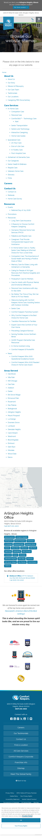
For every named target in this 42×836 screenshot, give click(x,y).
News (10, 353)
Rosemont (12, 402)
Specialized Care (14, 140)
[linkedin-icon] (15, 718)
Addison (11, 388)
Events (10, 207)
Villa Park (11, 377)
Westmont (12, 436)
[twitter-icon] (21, 719)
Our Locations (13, 97)
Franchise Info (21, 762)
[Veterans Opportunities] (14, 646)
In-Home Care (13, 109)
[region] (21, 819)
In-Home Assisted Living (20, 346)
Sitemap (21, 768)
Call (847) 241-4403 (11, 526)
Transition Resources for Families (23, 321)
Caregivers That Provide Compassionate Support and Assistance (22, 241)
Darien (10, 391)
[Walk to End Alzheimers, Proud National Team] (14, 667)
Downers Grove (13, 422)
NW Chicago (12, 381)
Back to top (21, 781)
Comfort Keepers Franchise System (24, 312)
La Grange (12, 419)
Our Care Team (13, 90)
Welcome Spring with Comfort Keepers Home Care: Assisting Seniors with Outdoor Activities (25, 302)
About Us (8, 76)
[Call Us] (32, 20)
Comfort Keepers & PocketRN (22, 349)
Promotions (12, 214)
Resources (9, 204)
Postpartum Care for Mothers (22, 279)
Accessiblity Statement (12, 799)
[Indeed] (28, 719)
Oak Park (11, 384)
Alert (16, 122)
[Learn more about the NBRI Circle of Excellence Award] (21, 681)
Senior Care (15, 308)
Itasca (10, 457)
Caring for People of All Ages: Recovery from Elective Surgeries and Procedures (25, 273)
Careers (8, 183)
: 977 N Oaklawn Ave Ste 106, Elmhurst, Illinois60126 (22, 578)
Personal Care (16, 115)
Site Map (36, 802)
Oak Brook (12, 374)
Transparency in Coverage (11, 802)
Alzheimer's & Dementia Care (19, 157)
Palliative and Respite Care (21, 236)
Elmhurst (11, 443)
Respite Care (12, 168)
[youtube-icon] (24, 718)
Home (4, 72)
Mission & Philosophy (16, 86)
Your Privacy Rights (26, 796)
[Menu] (39, 20)
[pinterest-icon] (18, 718)
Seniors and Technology (20, 129)
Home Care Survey (15, 199)
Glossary (11, 175)
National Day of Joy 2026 (21, 210)
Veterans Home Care (15, 171)
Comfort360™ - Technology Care (23, 119)
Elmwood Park (13, 398)
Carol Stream (13, 433)
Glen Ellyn (11, 447)
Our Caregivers (13, 161)
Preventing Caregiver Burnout (22, 331)
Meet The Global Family (21, 774)
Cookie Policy (14, 796)
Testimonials (12, 93)
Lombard (11, 426)
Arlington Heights (14, 412)
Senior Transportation (19, 125)
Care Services (11, 105)
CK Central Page (26, 802)
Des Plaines (12, 405)
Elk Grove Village (14, 395)
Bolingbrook (12, 409)
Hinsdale (11, 450)
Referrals (11, 195)
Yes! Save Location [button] (20, 7)
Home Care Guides (18, 136)
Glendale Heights (14, 429)
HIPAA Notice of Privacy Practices (26, 793)
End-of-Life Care (17, 146)
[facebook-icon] (11, 718)
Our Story (11, 83)
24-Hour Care (16, 143)
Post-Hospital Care (18, 153)
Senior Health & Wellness (17, 164)
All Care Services (21, 751)
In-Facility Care (17, 150)
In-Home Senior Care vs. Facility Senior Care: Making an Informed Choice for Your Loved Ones (23, 250)
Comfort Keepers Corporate (21, 757)
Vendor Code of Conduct (29, 799)
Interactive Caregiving (19, 132)
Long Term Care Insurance (21, 221)
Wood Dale (12, 454)
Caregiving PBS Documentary (19, 100)
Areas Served (11, 370)
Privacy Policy (10, 793)
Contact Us (9, 188)
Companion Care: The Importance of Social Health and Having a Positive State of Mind (25, 258)
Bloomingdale (13, 440)
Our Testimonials (21, 733)
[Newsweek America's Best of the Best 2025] (14, 658)
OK (21, 820)
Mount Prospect (14, 416)
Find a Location (21, 745)
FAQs (10, 178)
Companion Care (17, 112)
